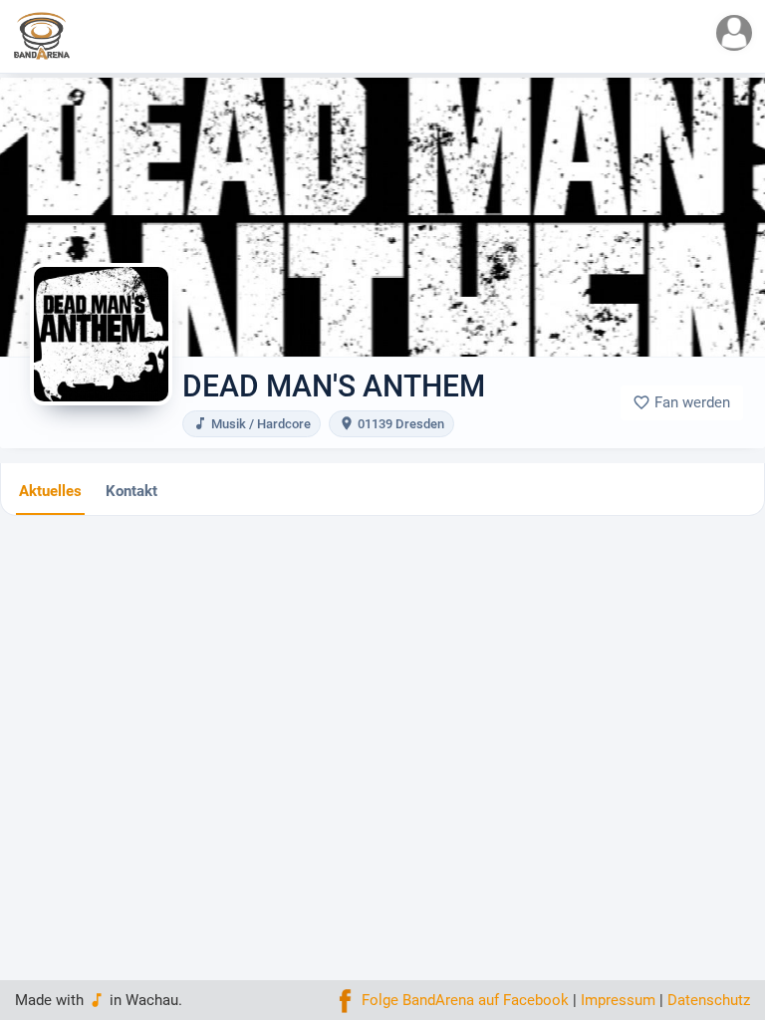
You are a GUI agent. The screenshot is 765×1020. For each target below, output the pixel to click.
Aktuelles (50, 491)
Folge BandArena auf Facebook (463, 1000)
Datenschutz (708, 1000)
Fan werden (681, 402)
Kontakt (131, 491)
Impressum (618, 1000)
